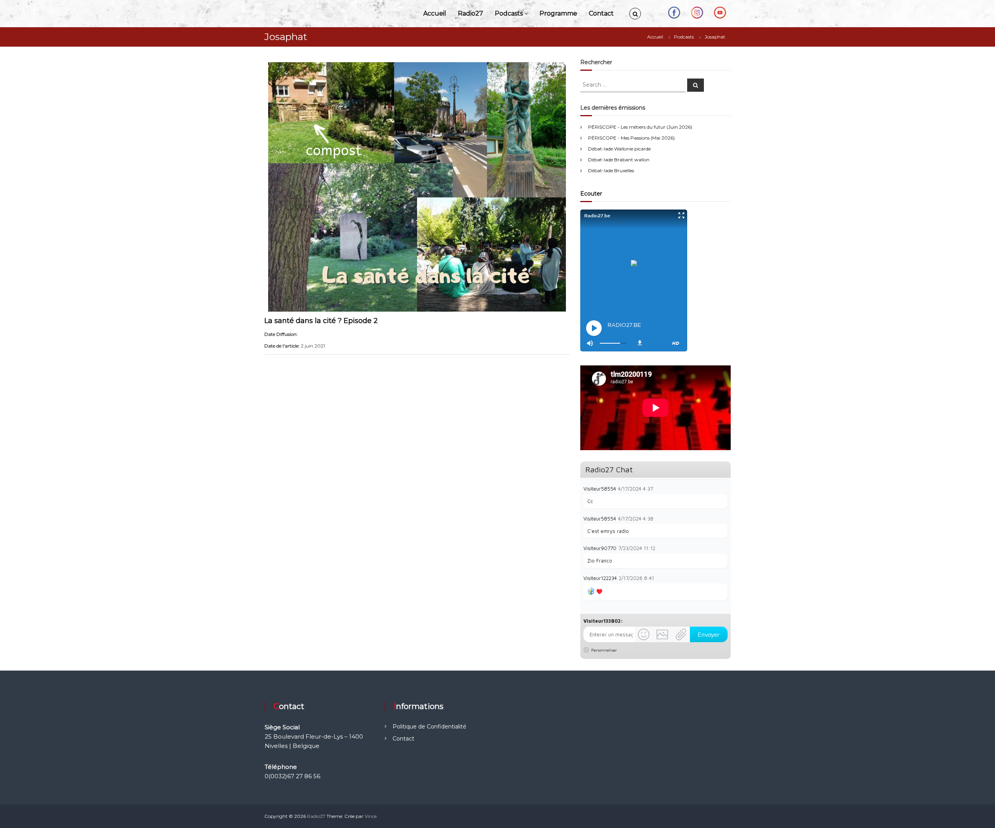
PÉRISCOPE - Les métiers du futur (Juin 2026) (640, 127)
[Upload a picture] (662, 634)
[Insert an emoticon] (644, 634)
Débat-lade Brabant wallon (618, 159)
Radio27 (470, 13)
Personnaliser (604, 650)
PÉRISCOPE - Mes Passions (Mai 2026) (631, 138)
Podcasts (509, 13)
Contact (601, 13)
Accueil (434, 13)
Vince (371, 816)
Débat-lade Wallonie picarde (619, 149)
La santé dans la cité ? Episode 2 (321, 320)
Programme (558, 13)
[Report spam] (724, 488)
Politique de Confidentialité (429, 726)
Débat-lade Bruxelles (611, 170)
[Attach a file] (681, 634)
